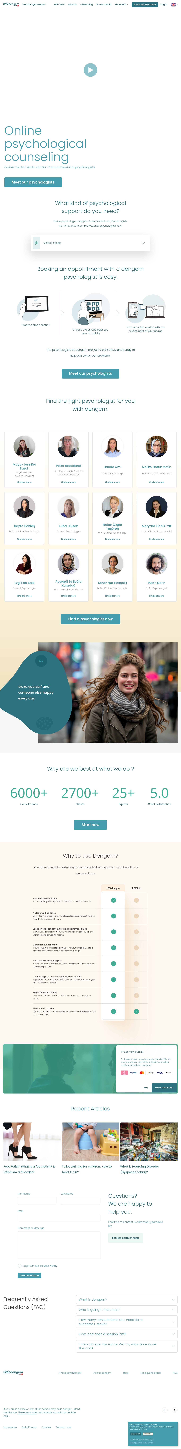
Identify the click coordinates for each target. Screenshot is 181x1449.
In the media (104, 4)
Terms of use (63, 1427)
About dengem (102, 1372)
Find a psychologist (70, 1372)
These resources (27, 1412)
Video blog (86, 4)
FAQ (146, 1088)
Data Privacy (50, 1265)
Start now (90, 824)
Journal (72, 4)
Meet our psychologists (90, 373)
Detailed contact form (125, 1238)
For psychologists (150, 1372)
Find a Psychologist (34, 4)
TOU (37, 1265)
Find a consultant (164, 1088)
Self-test (59, 4)
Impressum (10, 1427)
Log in (164, 4)
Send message (29, 1275)
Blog (125, 1372)
